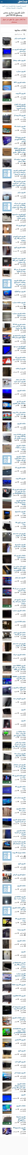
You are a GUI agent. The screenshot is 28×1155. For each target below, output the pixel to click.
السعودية (18, 6)
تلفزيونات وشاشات (10, 8)
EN (2, 2)
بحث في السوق (18, 34)
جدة (7, 6)
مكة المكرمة (12, 6)
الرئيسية (24, 6)
